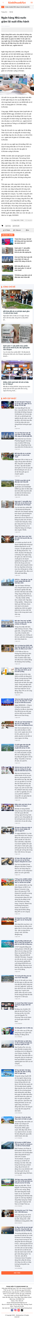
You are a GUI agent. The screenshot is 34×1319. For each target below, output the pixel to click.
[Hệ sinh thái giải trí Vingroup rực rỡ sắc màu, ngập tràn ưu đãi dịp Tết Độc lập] (7, 404)
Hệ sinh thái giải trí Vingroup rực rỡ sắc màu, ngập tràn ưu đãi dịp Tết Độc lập (23, 403)
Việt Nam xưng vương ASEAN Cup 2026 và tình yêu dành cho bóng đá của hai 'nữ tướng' (24, 1181)
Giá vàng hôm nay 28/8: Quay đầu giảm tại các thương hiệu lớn (23, 919)
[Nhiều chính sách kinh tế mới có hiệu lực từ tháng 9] (17, 370)
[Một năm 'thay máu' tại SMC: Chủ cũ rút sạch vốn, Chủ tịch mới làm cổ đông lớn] (7, 623)
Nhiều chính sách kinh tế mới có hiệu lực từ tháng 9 (16, 383)
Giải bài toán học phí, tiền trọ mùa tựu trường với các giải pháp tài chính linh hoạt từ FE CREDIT (23, 770)
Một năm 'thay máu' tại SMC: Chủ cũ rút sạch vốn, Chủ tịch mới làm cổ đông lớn (23, 622)
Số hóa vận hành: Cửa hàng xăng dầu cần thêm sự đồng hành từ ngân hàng (23, 1071)
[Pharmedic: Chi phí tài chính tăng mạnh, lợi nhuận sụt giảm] (7, 1120)
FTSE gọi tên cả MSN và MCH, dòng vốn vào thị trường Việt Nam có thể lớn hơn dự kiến (23, 880)
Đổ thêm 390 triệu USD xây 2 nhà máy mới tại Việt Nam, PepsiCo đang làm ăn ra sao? (23, 860)
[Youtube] (19, 1310)
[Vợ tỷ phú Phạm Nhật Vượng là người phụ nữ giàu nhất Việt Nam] (7, 1006)
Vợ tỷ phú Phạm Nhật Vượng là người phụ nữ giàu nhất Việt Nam (24, 1004)
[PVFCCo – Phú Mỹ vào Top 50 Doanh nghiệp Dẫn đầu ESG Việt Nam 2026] (7, 582)
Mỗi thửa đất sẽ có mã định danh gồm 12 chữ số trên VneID (16, 312)
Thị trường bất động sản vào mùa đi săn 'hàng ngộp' (23, 976)
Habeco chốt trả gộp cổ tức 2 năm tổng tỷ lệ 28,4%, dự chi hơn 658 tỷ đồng (23, 669)
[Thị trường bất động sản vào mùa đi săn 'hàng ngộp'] (7, 978)
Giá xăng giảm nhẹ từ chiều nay (24, 1028)
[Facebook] (12, 1310)
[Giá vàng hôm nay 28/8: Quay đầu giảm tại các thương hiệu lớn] (7, 921)
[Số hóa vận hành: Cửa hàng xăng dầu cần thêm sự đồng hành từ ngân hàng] (7, 1073)
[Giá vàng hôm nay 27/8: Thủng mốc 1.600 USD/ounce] (7, 1213)
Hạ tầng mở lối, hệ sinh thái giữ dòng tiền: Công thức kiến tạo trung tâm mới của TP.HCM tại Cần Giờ (24, 1230)
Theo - (21, 220)
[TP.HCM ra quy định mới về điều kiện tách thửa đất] (7, 483)
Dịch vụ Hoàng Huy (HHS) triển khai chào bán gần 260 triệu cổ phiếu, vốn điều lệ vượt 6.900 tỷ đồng (24, 648)
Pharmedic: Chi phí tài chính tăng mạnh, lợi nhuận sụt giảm (23, 1118)
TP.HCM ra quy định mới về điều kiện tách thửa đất (22, 481)
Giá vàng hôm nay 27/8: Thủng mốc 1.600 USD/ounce (23, 1211)
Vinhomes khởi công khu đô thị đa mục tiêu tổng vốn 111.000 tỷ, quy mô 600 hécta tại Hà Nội (24, 701)
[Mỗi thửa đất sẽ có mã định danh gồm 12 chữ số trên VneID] (17, 299)
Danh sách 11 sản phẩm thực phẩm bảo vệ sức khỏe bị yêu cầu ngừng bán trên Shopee (16, 347)
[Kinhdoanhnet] (17, 2)
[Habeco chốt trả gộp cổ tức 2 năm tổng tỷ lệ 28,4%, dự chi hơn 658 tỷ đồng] (7, 671)
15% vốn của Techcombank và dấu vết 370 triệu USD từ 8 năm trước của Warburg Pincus (24, 723)
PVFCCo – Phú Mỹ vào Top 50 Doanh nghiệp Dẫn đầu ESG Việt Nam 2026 (23, 581)
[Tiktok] (22, 1310)
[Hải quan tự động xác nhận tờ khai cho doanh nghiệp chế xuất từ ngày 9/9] (7, 830)
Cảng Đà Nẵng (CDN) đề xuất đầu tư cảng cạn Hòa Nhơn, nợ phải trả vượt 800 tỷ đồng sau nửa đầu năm (23, 943)
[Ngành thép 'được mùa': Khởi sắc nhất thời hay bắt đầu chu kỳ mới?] (7, 539)
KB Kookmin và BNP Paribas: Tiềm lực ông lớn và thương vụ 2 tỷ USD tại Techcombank (23, 1144)
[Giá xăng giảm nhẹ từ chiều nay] (7, 1030)
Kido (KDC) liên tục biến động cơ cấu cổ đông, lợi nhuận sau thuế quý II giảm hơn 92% (23, 1042)
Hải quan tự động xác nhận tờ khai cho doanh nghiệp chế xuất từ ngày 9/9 (23, 829)
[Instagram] (15, 1310)
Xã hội (4, 306)
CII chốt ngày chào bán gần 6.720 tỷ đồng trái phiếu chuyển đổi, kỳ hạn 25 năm (23, 746)
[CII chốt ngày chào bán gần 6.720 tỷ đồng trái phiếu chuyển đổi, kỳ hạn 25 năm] (7, 747)
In (28, 230)
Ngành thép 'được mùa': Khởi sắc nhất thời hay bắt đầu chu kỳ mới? (23, 538)
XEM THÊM (17, 1273)
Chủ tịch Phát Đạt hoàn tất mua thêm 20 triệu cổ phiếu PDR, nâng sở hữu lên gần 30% (23, 434)
